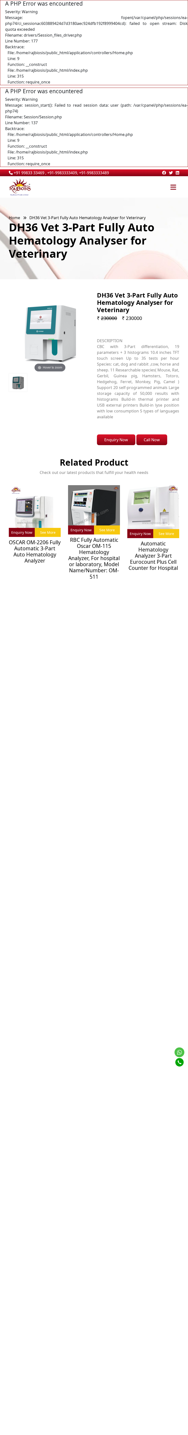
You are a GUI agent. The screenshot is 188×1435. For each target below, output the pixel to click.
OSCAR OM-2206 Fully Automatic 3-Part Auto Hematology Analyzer (35, 551)
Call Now (152, 439)
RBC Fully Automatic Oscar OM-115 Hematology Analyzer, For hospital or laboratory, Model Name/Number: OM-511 (94, 558)
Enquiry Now (116, 439)
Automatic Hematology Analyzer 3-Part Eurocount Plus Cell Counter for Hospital (153, 556)
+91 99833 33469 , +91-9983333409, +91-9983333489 (61, 172)
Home (14, 217)
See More (48, 532)
